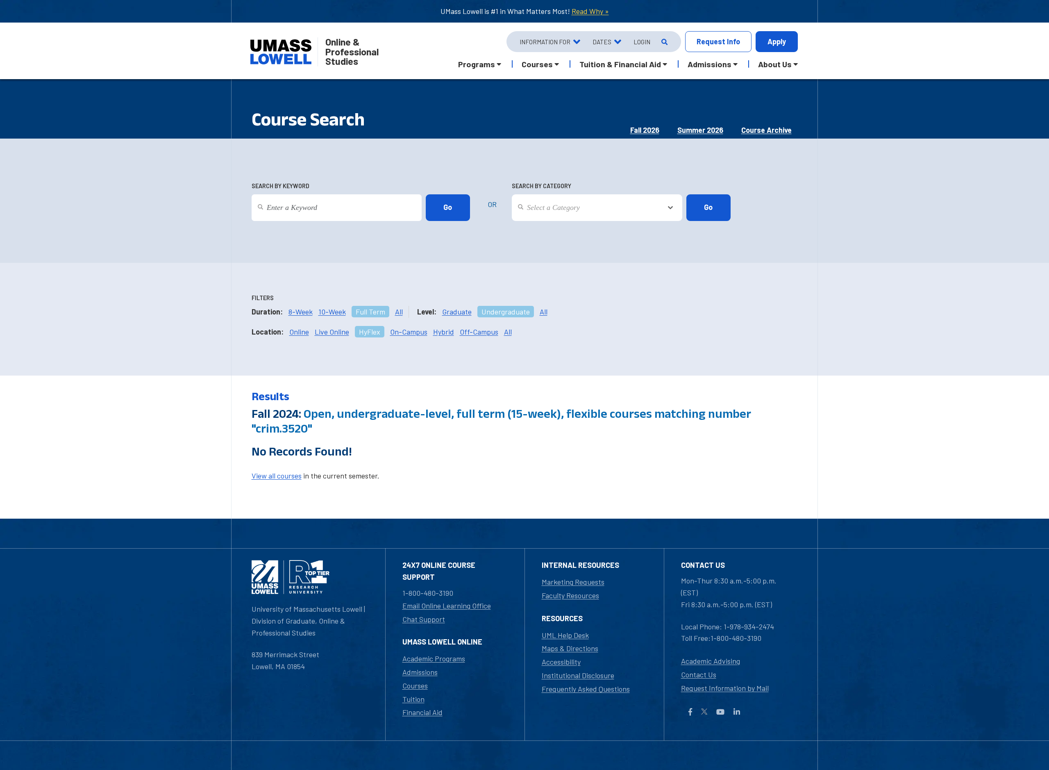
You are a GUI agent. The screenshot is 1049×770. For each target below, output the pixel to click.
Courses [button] (537, 64)
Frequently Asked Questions (586, 688)
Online (299, 331)
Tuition (413, 699)
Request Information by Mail (725, 688)
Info (718, 41)
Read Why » (590, 11)
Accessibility (561, 661)
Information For (545, 42)
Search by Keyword (280, 185)
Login (641, 42)
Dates (602, 42)
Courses (415, 685)
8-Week (300, 311)
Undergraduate (505, 311)
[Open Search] (663, 42)
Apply (776, 41)
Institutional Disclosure (578, 675)
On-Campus (408, 331)
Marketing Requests (573, 581)
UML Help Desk (565, 635)
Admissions (420, 672)
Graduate (457, 311)
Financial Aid (422, 712)
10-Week (332, 311)
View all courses (277, 475)
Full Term (370, 311)
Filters (263, 297)
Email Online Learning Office (446, 605)
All (399, 311)
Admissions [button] (709, 64)
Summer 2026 (700, 129)
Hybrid (443, 331)
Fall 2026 (644, 129)
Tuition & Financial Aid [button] (620, 64)
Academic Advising (710, 660)
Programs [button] (476, 64)
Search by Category (541, 185)
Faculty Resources (570, 595)
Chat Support (423, 619)
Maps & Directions (570, 648)
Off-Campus (479, 331)
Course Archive (766, 129)
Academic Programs (433, 658)
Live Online (332, 331)
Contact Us (698, 674)
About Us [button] (775, 64)
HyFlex (369, 331)
